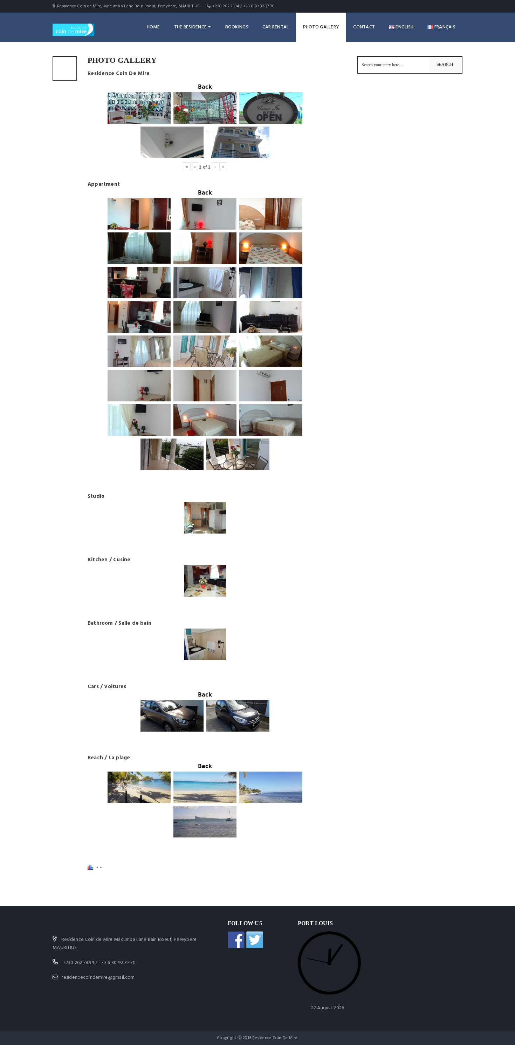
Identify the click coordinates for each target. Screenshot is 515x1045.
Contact (364, 27)
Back (205, 86)
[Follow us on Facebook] (236, 939)
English (403, 27)
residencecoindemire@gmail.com (98, 977)
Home (153, 27)
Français (444, 27)
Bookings (236, 27)
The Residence (190, 27)
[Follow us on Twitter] (254, 939)
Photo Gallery (321, 27)
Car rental (275, 27)
